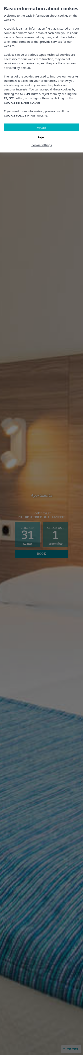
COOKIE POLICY (15, 115)
